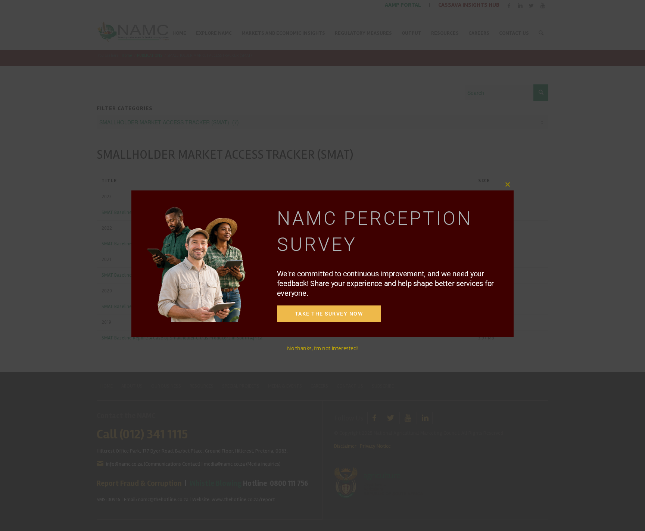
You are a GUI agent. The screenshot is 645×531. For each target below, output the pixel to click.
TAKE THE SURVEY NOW (329, 314)
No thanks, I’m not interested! (322, 348)
